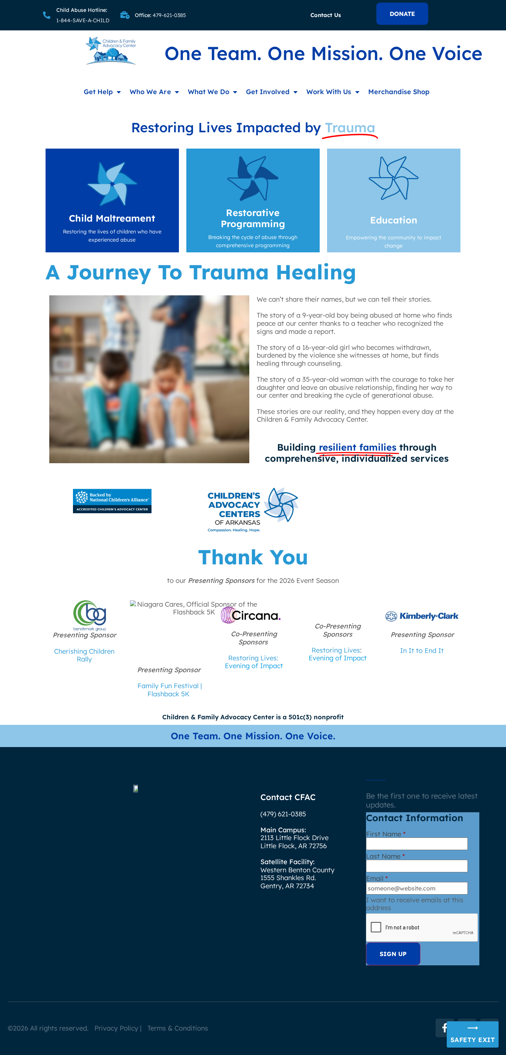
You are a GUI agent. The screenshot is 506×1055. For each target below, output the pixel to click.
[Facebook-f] (445, 1028)
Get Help (98, 91)
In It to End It (422, 650)
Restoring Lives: (253, 658)
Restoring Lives (336, 650)
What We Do (208, 91)
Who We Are (150, 91)
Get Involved (268, 91)
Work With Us (328, 91)
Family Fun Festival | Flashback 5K (169, 689)
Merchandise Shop (399, 91)
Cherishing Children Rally (84, 655)
